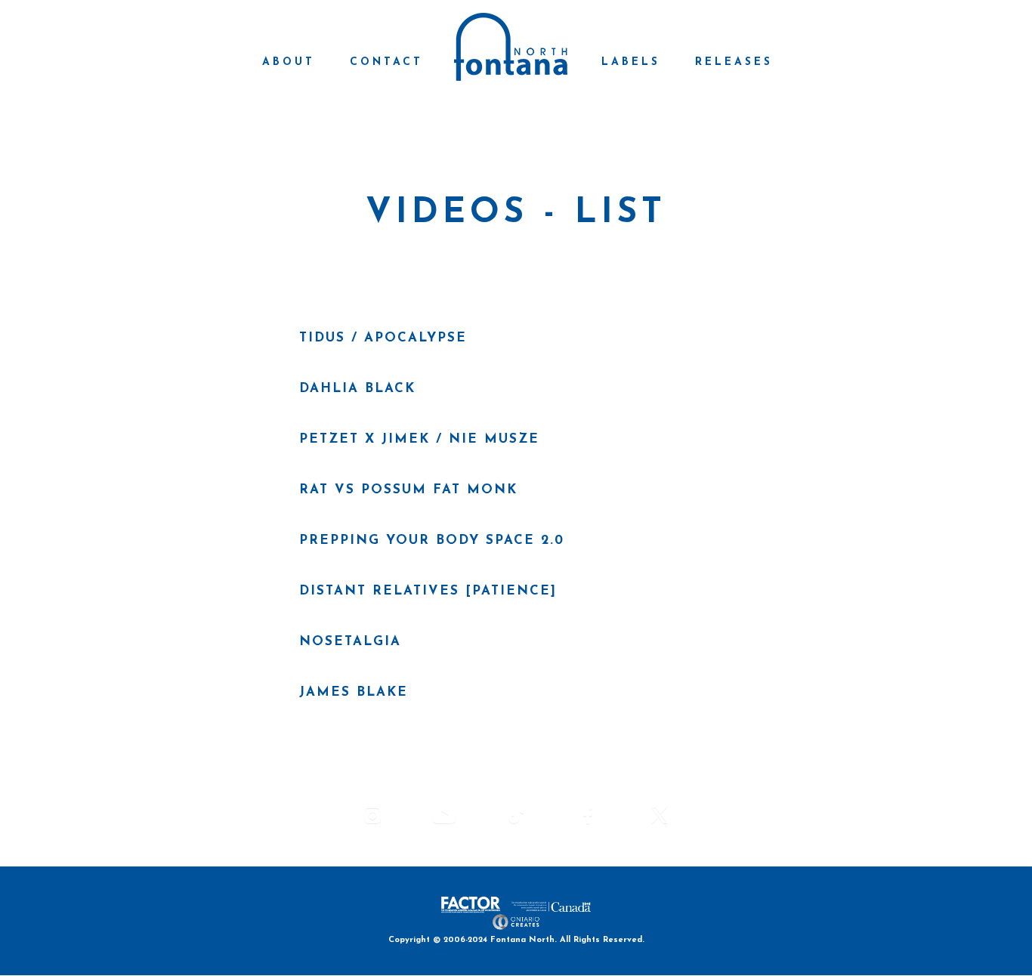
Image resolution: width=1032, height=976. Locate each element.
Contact (386, 62)
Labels (630, 62)
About (288, 62)
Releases (734, 62)
